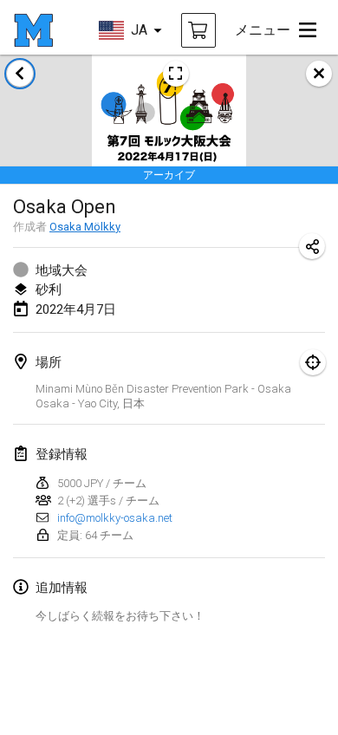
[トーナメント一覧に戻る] (20, 74)
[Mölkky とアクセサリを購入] (198, 30)
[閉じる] (319, 74)
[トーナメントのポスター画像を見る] (176, 74)
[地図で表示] (313, 362)
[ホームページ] (33, 30)
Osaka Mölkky (84, 226)
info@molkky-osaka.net (114, 517)
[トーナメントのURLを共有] (312, 246)
